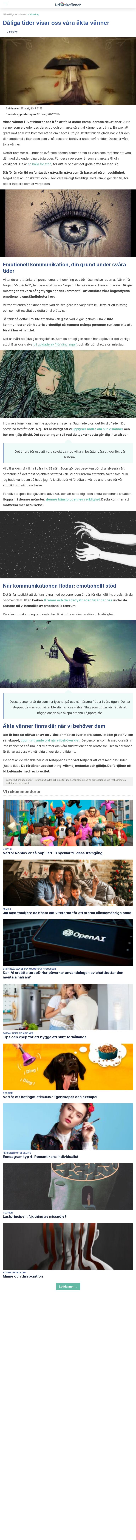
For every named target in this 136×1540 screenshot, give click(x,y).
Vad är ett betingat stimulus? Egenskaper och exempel (50, 1097)
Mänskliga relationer (14, 14)
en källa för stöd (39, 164)
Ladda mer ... (68, 1286)
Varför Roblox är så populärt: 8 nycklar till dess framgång (53, 853)
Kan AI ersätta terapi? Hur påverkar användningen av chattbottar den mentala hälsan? (63, 975)
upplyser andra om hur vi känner (97, 429)
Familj (7, 909)
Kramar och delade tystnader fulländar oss (78, 600)
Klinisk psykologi (14, 1272)
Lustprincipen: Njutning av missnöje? (34, 1216)
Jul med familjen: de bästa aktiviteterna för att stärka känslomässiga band (67, 913)
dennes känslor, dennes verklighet (73, 499)
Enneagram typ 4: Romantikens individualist (40, 1157)
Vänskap (34, 14)
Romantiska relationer (18, 1033)
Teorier (8, 1093)
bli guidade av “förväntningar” (55, 344)
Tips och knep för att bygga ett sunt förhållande (45, 1037)
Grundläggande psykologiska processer (29, 969)
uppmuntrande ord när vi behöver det (50, 740)
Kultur (7, 849)
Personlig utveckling (17, 1153)
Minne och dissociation (23, 1276)
